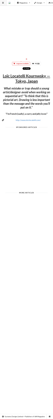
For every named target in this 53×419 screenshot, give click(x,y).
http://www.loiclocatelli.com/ (28, 120)
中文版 (37, 63)
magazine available (22, 63)
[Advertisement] (26, 26)
